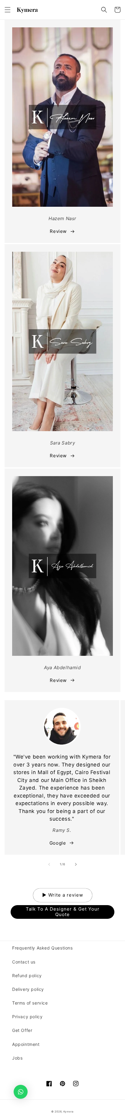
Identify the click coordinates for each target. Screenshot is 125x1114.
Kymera (68, 1111)
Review (58, 231)
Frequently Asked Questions (42, 947)
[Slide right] (76, 864)
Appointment (26, 1044)
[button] (7, 9)
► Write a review (62, 895)
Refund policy (27, 975)
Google (57, 843)
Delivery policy (28, 989)
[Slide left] (49, 864)
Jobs (17, 1057)
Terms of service (30, 1002)
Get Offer (22, 1030)
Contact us (23, 961)
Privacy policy (27, 1016)
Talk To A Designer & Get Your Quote (63, 911)
